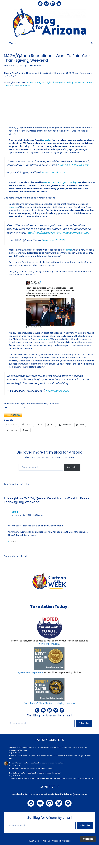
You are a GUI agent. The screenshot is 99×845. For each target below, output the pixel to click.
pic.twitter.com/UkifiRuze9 (73, 232)
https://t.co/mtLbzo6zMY (41, 232)
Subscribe (72, 467)
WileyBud (13, 747)
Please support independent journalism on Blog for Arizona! (31, 403)
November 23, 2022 (53, 172)
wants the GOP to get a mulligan (61, 182)
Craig (15, 511)
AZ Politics (25, 484)
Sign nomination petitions (30, 672)
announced (43, 339)
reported (13, 207)
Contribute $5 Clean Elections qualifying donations (49, 703)
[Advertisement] (49, 108)
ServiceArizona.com (49, 643)
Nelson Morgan (15, 763)
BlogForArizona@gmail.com (71, 794)
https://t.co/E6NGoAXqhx (73, 165)
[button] (92, 43)
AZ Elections (13, 484)
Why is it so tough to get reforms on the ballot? (44, 763)
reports (46, 140)
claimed (68, 249)
